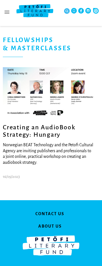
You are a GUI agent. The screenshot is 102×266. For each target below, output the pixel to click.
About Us (50, 226)
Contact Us (49, 214)
